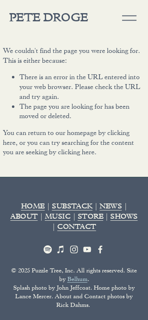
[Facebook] (100, 249)
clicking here (76, 151)
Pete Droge (48, 19)
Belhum (77, 279)
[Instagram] (74, 249)
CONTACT (76, 227)
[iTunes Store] (61, 249)
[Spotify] (48, 249)
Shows (123, 217)
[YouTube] (87, 249)
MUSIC (57, 217)
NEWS (110, 206)
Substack (72, 206)
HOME (33, 206)
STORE (90, 217)
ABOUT (23, 217)
